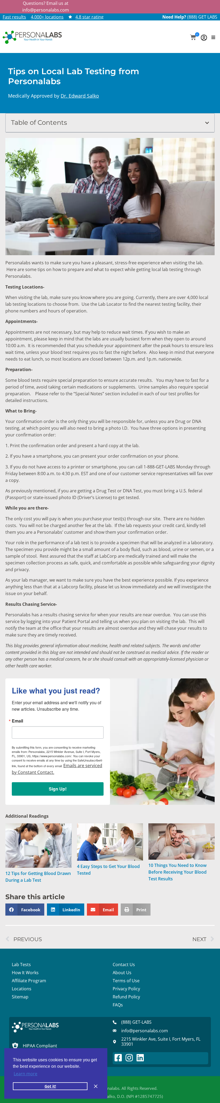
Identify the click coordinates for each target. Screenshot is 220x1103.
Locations (21, 989)
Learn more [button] (25, 1074)
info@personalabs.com (45, 10)
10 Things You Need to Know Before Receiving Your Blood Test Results (177, 872)
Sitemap (20, 997)
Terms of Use (126, 981)
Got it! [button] (50, 1086)
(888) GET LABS (202, 17)
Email (17, 721)
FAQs (118, 1005)
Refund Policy (126, 997)
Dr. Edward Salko (80, 95)
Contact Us (124, 964)
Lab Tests (21, 964)
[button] (193, 38)
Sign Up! (58, 789)
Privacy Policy (126, 989)
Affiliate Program (29, 981)
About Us (122, 973)
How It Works (25, 973)
